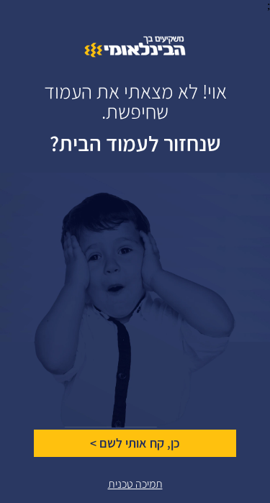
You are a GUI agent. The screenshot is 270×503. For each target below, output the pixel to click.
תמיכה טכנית (135, 484)
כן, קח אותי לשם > (135, 443)
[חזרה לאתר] (135, 53)
